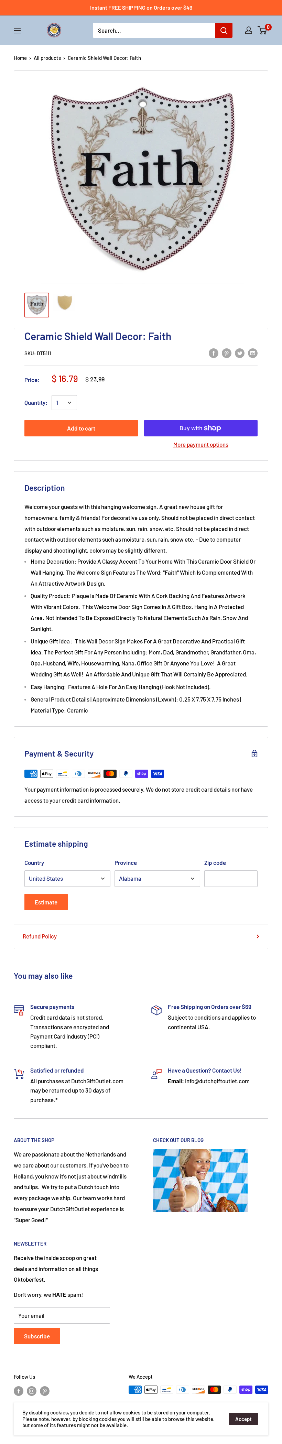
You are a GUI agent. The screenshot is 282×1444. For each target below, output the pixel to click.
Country (34, 862)
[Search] (223, 30)
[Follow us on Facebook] (18, 1391)
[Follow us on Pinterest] (45, 1391)
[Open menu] (17, 30)
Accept (243, 1419)
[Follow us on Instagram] (31, 1391)
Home (20, 58)
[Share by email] (253, 352)
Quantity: (35, 402)
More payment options (200, 444)
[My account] (248, 30)
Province (126, 862)
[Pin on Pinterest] (226, 352)
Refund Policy (40, 936)
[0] (262, 30)
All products (47, 58)
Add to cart (81, 428)
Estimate (46, 902)
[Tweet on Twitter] (240, 352)
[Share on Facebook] (213, 352)
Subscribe (37, 1336)
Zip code (215, 862)
